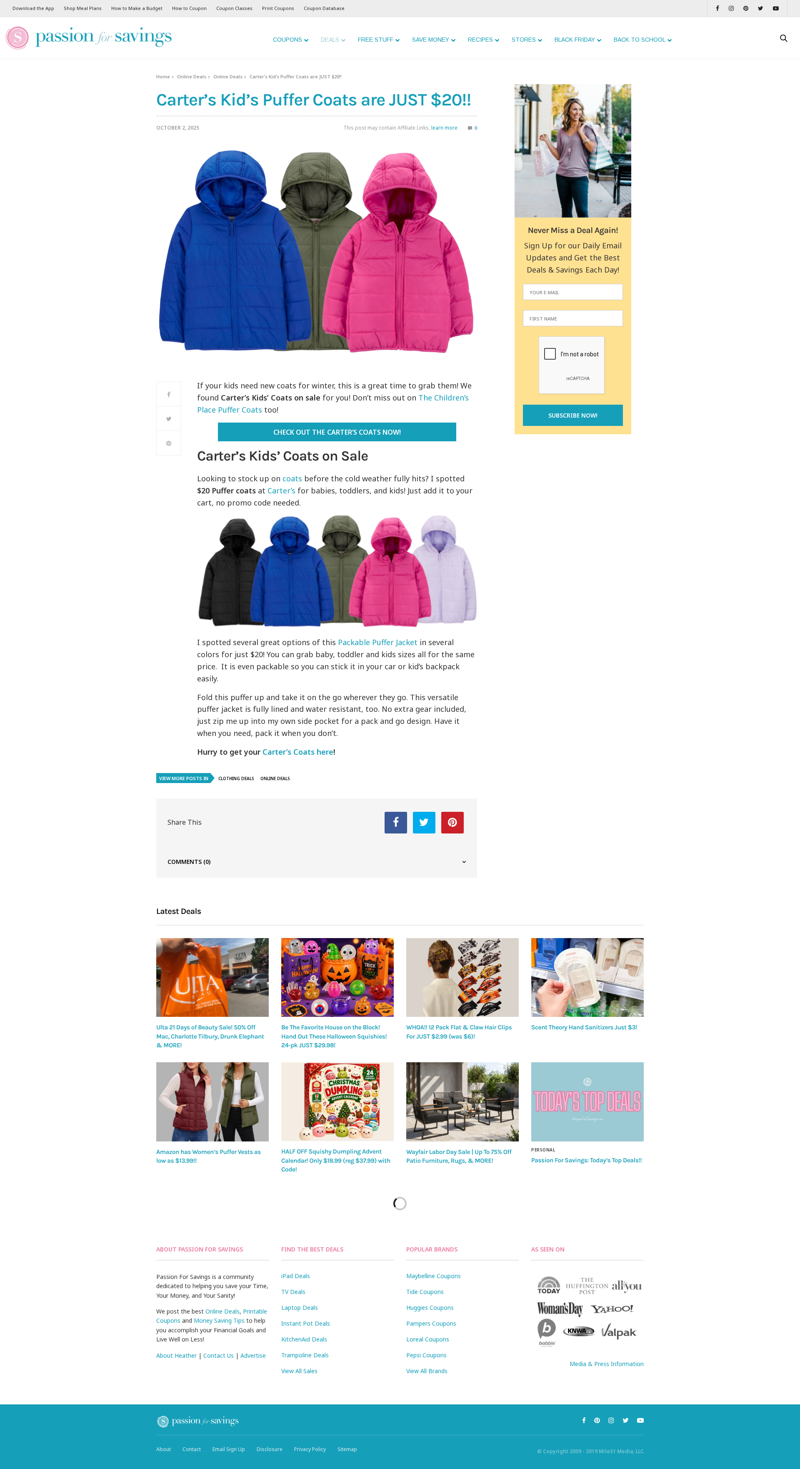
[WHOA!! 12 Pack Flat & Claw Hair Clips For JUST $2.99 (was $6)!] (462, 977)
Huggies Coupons (430, 1307)
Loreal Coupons (427, 1339)
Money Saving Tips (219, 1320)
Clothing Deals (236, 778)
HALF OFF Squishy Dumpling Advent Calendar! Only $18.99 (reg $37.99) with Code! (335, 1160)
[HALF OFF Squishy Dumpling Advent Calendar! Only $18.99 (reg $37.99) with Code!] (337, 1101)
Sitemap (347, 1449)
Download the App (33, 8)
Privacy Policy (310, 1449)
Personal (543, 1150)
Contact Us (218, 1355)
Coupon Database (324, 8)
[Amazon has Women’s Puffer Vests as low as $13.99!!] (212, 1101)
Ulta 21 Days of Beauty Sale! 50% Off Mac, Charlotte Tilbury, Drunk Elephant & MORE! (210, 1036)
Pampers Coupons (431, 1323)
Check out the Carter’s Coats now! (336, 432)
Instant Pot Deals (305, 1323)
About (163, 1449)
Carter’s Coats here (297, 752)
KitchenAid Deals (304, 1339)
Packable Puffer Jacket (378, 642)
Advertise (253, 1355)
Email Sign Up (228, 1449)
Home (163, 76)
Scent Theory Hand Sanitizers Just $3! (584, 1027)
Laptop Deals (299, 1307)
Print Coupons (278, 8)
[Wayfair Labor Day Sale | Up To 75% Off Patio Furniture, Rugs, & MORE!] (462, 1101)
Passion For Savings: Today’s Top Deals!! (586, 1160)
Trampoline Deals (305, 1355)
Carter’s (281, 490)
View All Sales (299, 1371)
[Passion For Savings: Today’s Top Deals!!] (587, 1101)
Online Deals (191, 76)
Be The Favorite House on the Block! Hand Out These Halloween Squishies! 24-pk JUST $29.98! (334, 1036)
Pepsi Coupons (426, 1355)
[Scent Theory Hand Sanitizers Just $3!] (587, 977)
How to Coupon (189, 8)
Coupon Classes (234, 8)
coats (292, 478)
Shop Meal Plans (83, 8)
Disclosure (269, 1449)
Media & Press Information (607, 1364)
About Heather (176, 1355)
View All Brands (427, 1371)
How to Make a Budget (136, 8)
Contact (191, 1449)
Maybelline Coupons (433, 1276)
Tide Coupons (425, 1292)
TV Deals (293, 1292)
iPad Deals (295, 1276)
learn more (444, 127)
